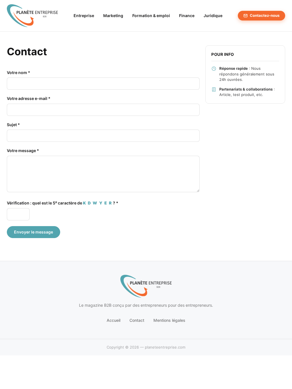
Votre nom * (18, 72)
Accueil (113, 320)
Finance (186, 15)
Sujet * (13, 124)
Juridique (213, 15)
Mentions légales (169, 320)
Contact (136, 320)
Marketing (113, 15)
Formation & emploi (151, 15)
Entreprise (84, 15)
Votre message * (23, 150)
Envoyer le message (33, 232)
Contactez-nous (264, 15)
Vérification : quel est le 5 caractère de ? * (62, 202)
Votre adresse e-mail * (28, 98)
